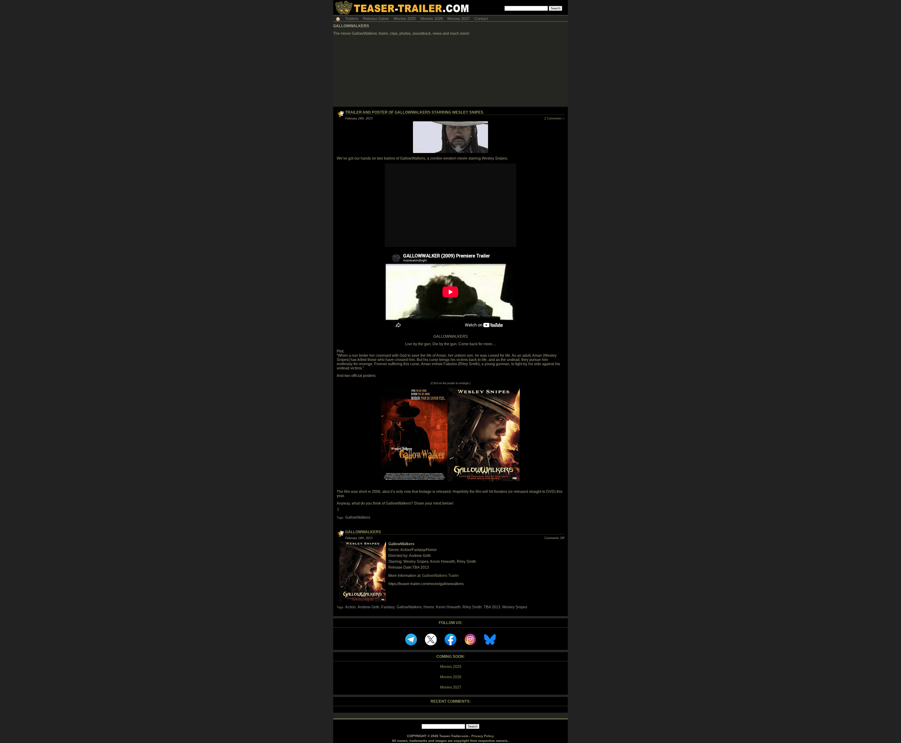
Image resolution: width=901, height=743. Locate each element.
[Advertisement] (450, 71)
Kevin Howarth (448, 607)
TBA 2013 (492, 607)
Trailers (351, 18)
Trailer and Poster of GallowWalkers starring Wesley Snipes (414, 112)
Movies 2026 (431, 18)
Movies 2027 (458, 18)
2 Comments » (554, 118)
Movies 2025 (404, 18)
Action (350, 607)
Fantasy (388, 607)
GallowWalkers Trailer (440, 576)
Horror (429, 607)
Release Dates (376, 18)
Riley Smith (472, 607)
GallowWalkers (357, 517)
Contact (481, 18)
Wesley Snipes (514, 607)
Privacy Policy (482, 736)
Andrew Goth (368, 607)
